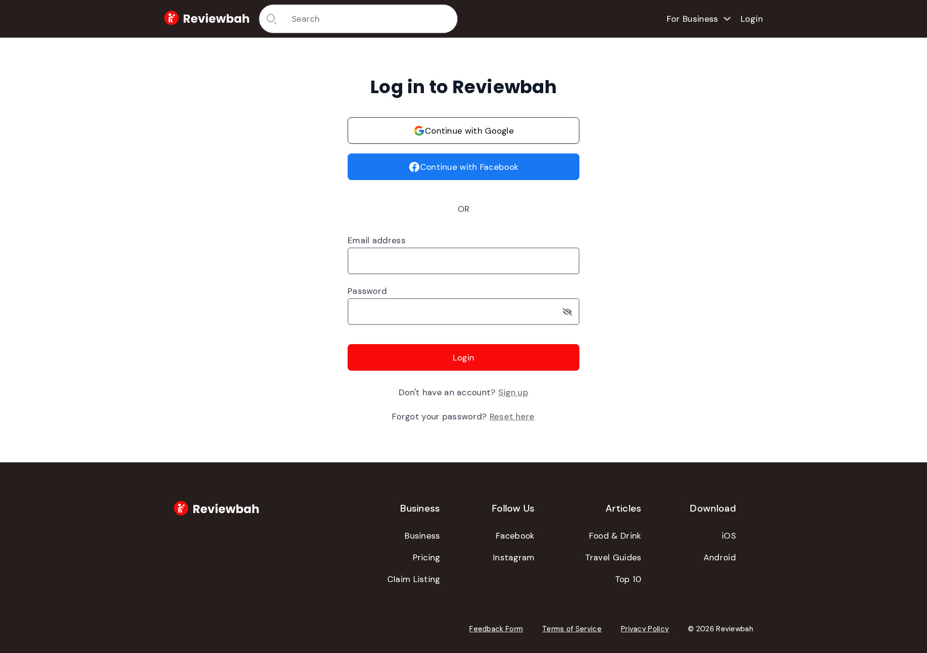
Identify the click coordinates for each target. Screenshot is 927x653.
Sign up (513, 392)
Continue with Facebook (469, 167)
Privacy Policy (645, 629)
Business (422, 535)
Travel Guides (613, 557)
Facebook (515, 535)
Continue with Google (469, 130)
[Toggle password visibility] (570, 311)
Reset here (512, 416)
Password (367, 291)
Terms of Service (572, 629)
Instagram (514, 557)
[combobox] (371, 19)
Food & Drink (615, 535)
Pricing (426, 557)
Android (719, 557)
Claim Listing (413, 579)
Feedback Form (496, 629)
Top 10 (628, 579)
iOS (729, 535)
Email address (377, 240)
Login (752, 19)
